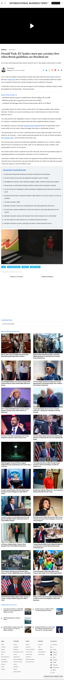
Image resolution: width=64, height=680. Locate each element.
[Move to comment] (61, 70)
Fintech (15, 669)
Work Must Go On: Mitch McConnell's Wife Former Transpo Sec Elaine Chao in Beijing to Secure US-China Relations (48, 519)
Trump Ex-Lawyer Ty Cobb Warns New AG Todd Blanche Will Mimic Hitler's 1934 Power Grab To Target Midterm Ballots (15, 519)
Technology (3, 659)
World (2, 644)
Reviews (3, 669)
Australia (40, 644)
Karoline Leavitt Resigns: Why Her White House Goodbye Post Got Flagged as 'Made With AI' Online (15, 491)
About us (28, 644)
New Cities (16, 666)
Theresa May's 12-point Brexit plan (14, 170)
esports (15, 664)
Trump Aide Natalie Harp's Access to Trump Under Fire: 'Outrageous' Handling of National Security (46, 410)
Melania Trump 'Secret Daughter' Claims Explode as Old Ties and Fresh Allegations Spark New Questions (47, 598)
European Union (9, 138)
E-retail (15, 644)
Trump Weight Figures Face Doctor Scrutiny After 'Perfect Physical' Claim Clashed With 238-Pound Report (15, 383)
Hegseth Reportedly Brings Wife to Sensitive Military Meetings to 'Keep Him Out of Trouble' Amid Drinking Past (46, 356)
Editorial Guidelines (47, 276)
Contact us (28, 647)
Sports (2, 666)
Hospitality (16, 647)
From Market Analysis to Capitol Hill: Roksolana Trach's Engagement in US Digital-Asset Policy (13, 610)
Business (3, 652)
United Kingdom (41, 652)
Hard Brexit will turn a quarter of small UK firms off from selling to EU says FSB (26, 97)
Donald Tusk (11, 79)
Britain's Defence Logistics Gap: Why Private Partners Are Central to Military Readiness (13, 628)
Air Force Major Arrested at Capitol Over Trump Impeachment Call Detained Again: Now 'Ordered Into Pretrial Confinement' (47, 383)
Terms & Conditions (30, 649)
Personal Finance (5, 656)
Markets (3, 649)
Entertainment (4, 661)
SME (2, 654)
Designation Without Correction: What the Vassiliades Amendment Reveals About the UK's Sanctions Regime (45, 628)
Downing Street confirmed (32, 125)
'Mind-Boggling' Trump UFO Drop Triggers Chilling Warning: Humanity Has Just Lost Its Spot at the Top (16, 464)
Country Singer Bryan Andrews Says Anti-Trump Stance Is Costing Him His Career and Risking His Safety (48, 437)
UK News (3, 647)
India (39, 647)
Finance (15, 654)
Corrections (28, 656)
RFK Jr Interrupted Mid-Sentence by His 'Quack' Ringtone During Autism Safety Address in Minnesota (15, 410)
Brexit (52, 77)
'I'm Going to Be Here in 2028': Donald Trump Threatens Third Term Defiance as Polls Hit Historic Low (46, 464)
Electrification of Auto (18, 652)
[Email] (58, 70)
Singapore (40, 649)
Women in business (18, 661)
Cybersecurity (17, 656)
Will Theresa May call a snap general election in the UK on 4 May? (22, 100)
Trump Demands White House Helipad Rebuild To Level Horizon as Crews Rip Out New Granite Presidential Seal (48, 546)
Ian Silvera (11, 68)
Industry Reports (17, 671)
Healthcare (16, 649)
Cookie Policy (29, 654)
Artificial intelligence (18, 659)
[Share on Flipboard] (52, 70)
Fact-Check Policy (30, 661)
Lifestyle (3, 664)
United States (41, 654)
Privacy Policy (29, 652)
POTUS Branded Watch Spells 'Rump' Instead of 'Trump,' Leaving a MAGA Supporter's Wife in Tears (15, 598)
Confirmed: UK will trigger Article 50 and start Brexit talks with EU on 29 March (26, 103)
